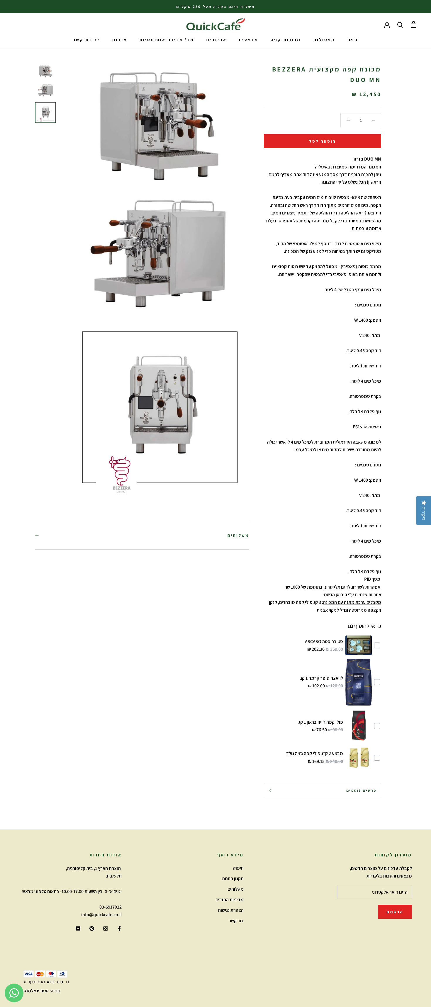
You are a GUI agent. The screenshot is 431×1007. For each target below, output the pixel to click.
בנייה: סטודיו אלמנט (41, 991)
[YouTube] (78, 928)
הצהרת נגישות (231, 910)
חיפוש (238, 868)
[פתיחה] (413, 24)
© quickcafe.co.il (46, 981)
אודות (119, 39)
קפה (352, 39)
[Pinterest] (91, 928)
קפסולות (324, 39)
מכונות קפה (286, 39)
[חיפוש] (400, 24)
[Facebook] (119, 928)
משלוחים (238, 535)
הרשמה (394, 911)
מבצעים (248, 39)
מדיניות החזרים (230, 900)
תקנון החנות (233, 878)
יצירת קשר (86, 39)
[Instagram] (105, 928)
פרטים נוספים (361, 790)
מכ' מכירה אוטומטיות (166, 39)
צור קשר (236, 921)
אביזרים (216, 39)
